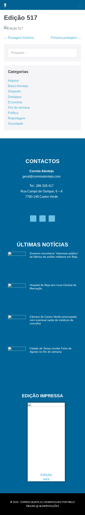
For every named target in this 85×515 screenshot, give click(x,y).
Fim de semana (19, 107)
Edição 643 (46, 477)
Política (13, 113)
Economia (15, 102)
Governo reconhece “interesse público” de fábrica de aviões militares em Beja (54, 255)
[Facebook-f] (33, 218)
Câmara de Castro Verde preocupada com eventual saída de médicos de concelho (53, 320)
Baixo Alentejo (18, 86)
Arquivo (13, 80)
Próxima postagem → (66, 37)
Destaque (15, 97)
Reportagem (16, 118)
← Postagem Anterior (19, 37)
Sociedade (15, 123)
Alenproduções (49, 506)
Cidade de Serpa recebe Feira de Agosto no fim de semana (51, 350)
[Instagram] (42, 218)
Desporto (14, 91)
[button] (79, 5)
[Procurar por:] (42, 52)
